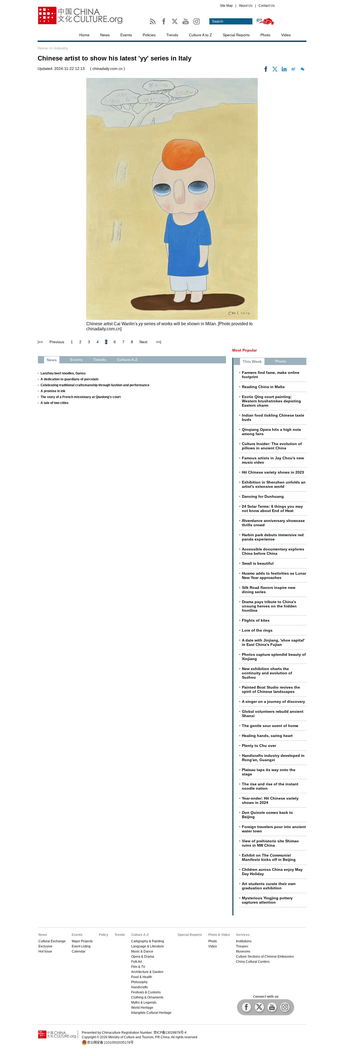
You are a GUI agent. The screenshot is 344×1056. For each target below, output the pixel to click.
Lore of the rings (257, 630)
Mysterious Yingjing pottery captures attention (267, 900)
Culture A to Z (200, 35)
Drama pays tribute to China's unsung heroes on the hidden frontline (269, 606)
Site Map (226, 6)
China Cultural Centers (253, 962)
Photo (265, 35)
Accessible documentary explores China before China (273, 551)
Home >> (46, 48)
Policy (103, 935)
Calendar (78, 951)
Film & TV (138, 967)
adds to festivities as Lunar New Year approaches (274, 575)
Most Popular (244, 350)
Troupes (242, 946)
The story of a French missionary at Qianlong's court (81, 397)
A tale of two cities (55, 403)
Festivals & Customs (146, 992)
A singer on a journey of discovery (273, 701)
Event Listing (81, 946)
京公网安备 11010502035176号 (110, 1042)
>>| (158, 342)
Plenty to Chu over (259, 745)
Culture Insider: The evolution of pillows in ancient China (272, 446)
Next (143, 342)
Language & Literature (147, 946)
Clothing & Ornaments (147, 997)
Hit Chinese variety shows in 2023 (273, 472)
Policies (149, 35)
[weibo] (293, 70)
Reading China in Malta (263, 387)
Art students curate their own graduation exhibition (269, 886)
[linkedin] (284, 70)
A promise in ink (53, 391)
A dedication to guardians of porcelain (69, 379)
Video (286, 35)
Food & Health (141, 977)
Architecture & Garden (147, 972)
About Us (245, 6)
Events (126, 35)
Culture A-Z (140, 935)
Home (84, 35)
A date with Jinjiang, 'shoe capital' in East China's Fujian (273, 642)
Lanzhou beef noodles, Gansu (63, 373)
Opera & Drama (142, 956)
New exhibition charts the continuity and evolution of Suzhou (267, 673)
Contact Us (267, 6)
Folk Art (136, 962)
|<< (40, 342)
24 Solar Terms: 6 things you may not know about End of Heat (272, 508)
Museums (243, 951)
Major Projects (82, 941)
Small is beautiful (258, 563)
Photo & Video (219, 935)
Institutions (244, 941)
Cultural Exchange (52, 941)
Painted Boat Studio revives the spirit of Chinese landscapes (271, 689)
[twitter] (275, 70)
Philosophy (139, 982)
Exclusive (45, 946)
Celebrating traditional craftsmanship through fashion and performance (95, 385)
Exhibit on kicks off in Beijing (269, 857)
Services (243, 935)
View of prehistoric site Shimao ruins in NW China (270, 843)
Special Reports (236, 35)
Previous (56, 342)
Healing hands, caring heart (267, 735)
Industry (61, 48)
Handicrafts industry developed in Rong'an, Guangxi (273, 757)
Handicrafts (139, 987)
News (105, 35)
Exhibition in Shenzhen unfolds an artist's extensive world (274, 484)
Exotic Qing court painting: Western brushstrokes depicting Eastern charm (271, 401)
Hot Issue (45, 951)
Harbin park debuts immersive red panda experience (273, 537)
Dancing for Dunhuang (263, 496)
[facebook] (266, 70)
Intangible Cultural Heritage (151, 1013)
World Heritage (142, 1008)
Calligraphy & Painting (147, 941)
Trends (172, 35)
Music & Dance (142, 951)
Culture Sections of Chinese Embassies (265, 956)
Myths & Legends (143, 1002)
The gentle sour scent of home (270, 726)
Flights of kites (256, 620)
